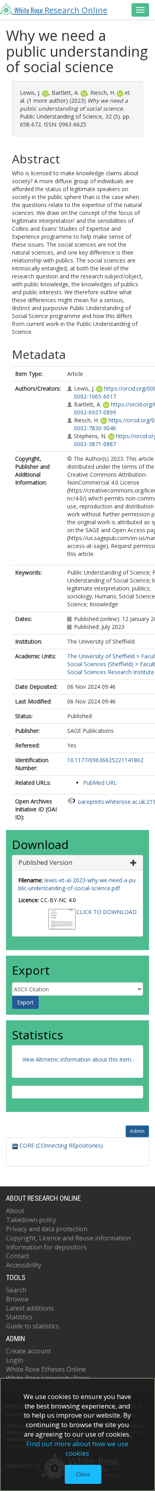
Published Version (45, 862)
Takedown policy (31, 1219)
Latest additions (30, 1308)
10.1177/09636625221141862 (105, 760)
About (15, 1210)
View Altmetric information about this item (76, 1059)
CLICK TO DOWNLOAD (106, 912)
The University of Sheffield (101, 656)
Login (14, 1360)
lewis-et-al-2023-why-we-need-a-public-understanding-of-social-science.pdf (77, 884)
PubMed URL (100, 782)
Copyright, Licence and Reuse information (68, 1238)
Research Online (60, 9)
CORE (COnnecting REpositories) (60, 1145)
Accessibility (23, 1265)
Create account (28, 1351)
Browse (17, 1299)
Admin (137, 1131)
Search (16, 1290)
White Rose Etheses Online (46, 1369)
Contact (17, 1255)
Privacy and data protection (46, 1229)
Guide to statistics (32, 1326)
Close (83, 1474)
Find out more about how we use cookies (77, 1448)
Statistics (19, 1317)
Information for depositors (46, 1247)
